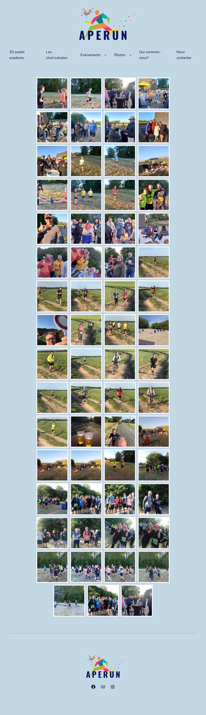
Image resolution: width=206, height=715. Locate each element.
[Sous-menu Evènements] (105, 55)
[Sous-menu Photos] (130, 55)
